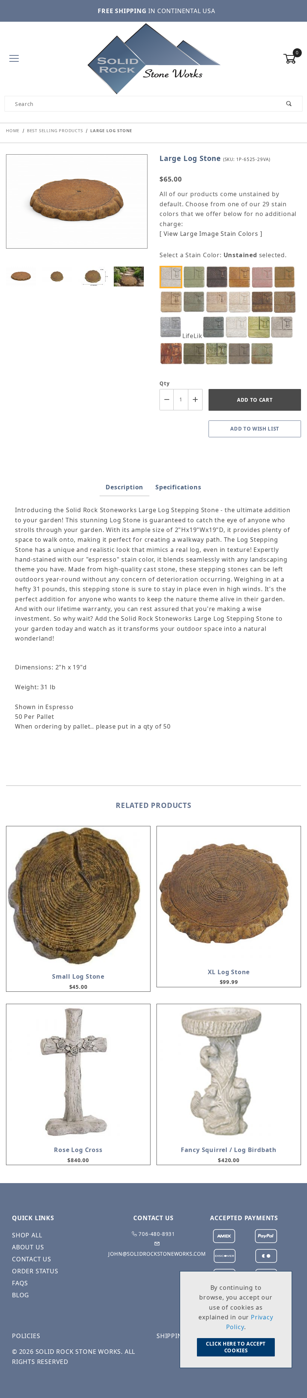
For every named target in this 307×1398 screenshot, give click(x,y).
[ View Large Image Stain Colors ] (210, 234)
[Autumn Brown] (218, 277)
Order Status (35, 1271)
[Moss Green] (260, 327)
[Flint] (172, 327)
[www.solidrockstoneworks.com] (153, 58)
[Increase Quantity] (195, 399)
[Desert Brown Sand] (218, 302)
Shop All (27, 1235)
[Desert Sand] (241, 302)
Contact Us (31, 1259)
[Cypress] (195, 302)
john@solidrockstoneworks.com (157, 1253)
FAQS (20, 1283)
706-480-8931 (156, 1234)
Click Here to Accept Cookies (236, 1347)
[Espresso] (263, 302)
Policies (26, 1336)
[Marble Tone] (238, 327)
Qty (164, 383)
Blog (20, 1295)
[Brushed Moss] (286, 277)
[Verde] (263, 354)
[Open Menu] (14, 59)
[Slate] (241, 354)
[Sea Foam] (218, 354)
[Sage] (195, 354)
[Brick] (263, 277)
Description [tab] (124, 487)
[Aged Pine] (195, 277)
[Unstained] (172, 277)
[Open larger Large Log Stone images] (77, 207)
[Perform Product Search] (289, 103)
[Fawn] (286, 302)
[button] (21, 276)
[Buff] (172, 302)
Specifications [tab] (178, 487)
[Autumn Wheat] (241, 277)
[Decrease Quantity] (166, 399)
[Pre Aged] (283, 327)
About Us (28, 1247)
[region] (77, 276)
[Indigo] (215, 327)
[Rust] (172, 354)
